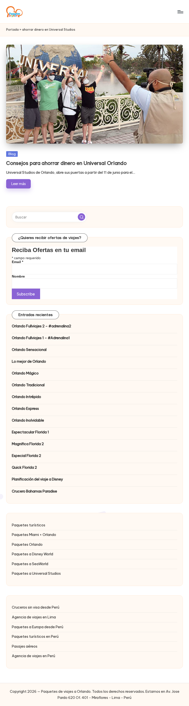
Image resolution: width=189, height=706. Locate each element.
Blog (12, 154)
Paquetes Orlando (27, 544)
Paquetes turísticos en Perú (35, 636)
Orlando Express (25, 408)
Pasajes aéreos (24, 646)
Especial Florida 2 (26, 455)
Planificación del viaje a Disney (37, 479)
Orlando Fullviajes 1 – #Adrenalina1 (41, 338)
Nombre (18, 276)
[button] (81, 217)
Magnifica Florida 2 (28, 444)
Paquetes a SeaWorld (30, 564)
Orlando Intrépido (26, 397)
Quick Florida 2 (24, 467)
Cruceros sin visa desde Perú (35, 607)
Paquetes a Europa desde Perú (37, 627)
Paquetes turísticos (28, 525)
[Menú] (180, 11)
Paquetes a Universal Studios (36, 573)
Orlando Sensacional (29, 349)
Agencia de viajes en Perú (33, 656)
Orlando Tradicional (28, 385)
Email (17, 262)
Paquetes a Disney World (32, 554)
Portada (12, 29)
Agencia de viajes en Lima (34, 617)
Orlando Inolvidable (28, 420)
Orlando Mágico (25, 373)
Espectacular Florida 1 (30, 432)
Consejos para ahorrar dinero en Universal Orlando (66, 163)
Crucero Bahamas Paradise (34, 491)
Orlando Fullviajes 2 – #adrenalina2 (41, 326)
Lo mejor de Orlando (29, 361)
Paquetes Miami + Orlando (34, 535)
